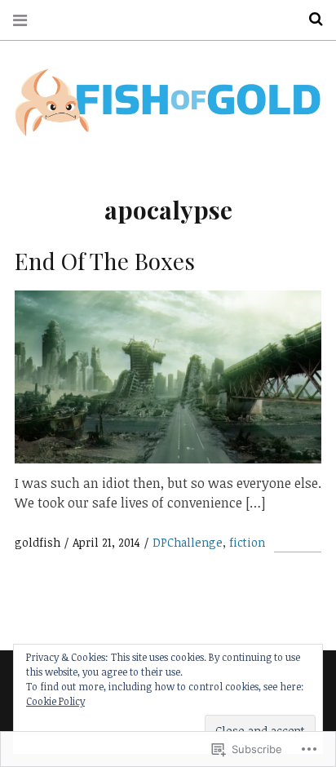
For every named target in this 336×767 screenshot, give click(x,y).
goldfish (39, 542)
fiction (247, 542)
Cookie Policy (55, 700)
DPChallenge (188, 542)
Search (310, 19)
